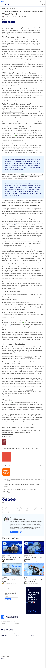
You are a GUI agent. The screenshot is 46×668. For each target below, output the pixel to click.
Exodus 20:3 (20, 322)
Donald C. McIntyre (8, 16)
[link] (42, 4)
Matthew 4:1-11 (9, 28)
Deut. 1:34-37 (40, 150)
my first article (28, 356)
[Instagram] (29, 602)
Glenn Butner (7, 583)
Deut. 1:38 (12, 258)
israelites (39, 507)
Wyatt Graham (8, 561)
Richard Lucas (29, 561)
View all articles (14, 531)
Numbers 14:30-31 (33, 108)
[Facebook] (27, 602)
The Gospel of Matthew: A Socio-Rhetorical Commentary (22, 465)
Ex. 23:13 (8, 326)
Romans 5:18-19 (29, 389)
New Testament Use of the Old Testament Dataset (31, 479)
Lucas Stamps (29, 583)
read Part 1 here (16, 34)
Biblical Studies (6, 8)
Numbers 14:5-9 (37, 139)
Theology (14, 8)
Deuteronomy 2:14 (25, 128)
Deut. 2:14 (12, 135)
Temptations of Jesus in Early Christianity (21, 448)
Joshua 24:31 (12, 224)
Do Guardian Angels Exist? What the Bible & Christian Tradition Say (33, 580)
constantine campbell (11, 507)
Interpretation (32, 507)
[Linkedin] (32, 602)
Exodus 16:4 (28, 302)
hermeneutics (24, 507)
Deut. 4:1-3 (20, 174)
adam (4, 507)
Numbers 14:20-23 (35, 312)
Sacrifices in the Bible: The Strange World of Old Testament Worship (12, 558)
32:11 (24, 110)
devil (19, 507)
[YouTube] (34, 602)
